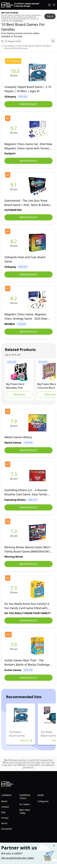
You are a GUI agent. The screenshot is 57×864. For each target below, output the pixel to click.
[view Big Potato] (19, 371)
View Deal (19, 394)
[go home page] (7, 4)
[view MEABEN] (14, 300)
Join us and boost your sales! (17, 858)
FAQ (3, 812)
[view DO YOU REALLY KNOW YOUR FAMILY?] (14, 589)
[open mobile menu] (54, 5)
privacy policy (18, 21)
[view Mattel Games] (14, 423)
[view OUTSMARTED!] (14, 186)
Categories (43, 801)
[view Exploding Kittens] (14, 476)
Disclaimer (6, 828)
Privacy (4, 817)
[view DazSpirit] (14, 129)
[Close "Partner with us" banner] (54, 845)
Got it (50, 16)
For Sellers (24, 804)
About (4, 801)
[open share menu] (53, 41)
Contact (5, 806)
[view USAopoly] (15, 72)
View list (24, 740)
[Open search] (49, 4)
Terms (4, 823)
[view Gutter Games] (14, 646)
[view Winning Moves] (14, 533)
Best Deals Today (24, 811)
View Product (28, 104)
